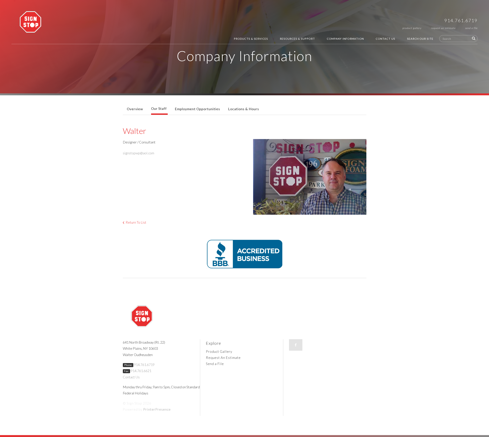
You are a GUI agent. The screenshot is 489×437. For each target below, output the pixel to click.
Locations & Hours (243, 109)
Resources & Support (297, 38)
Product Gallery (412, 28)
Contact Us (385, 38)
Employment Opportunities (197, 109)
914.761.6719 (461, 20)
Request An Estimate (443, 28)
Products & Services (251, 38)
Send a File (471, 28)
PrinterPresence (157, 409)
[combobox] (458, 38)
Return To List (136, 222)
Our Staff (159, 108)
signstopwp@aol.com (138, 153)
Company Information (345, 38)
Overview (135, 109)
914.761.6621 (141, 371)
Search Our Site (420, 38)
